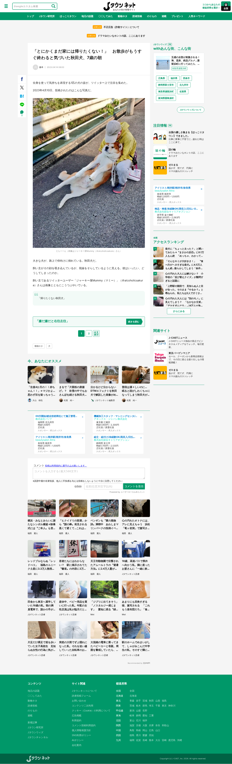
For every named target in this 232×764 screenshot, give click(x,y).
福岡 (132, 740)
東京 (164, 705)
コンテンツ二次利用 (82, 705)
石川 (138, 720)
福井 (144, 720)
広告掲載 (76, 715)
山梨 (138, 710)
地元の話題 (87, 16)
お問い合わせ (79, 700)
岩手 (138, 700)
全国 (132, 690)
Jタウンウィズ (35, 732)
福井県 (174, 78)
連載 (164, 16)
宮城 (144, 700)
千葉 (157, 705)
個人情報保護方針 (81, 730)
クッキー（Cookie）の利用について (91, 710)
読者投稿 (137, 16)
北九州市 (184, 84)
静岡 (138, 715)
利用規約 (76, 720)
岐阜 (132, 715)
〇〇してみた (106, 16)
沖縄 (179, 740)
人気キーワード (197, 16)
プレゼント (177, 16)
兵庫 (151, 725)
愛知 (144, 715)
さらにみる (179, 311)
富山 (132, 720)
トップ (30, 16)
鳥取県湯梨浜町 (166, 91)
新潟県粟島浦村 (166, 98)
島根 (138, 730)
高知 (151, 735)
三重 (151, 715)
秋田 (151, 700)
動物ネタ (122, 16)
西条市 (186, 78)
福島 (164, 700)
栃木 (138, 705)
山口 (157, 730)
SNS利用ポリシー (81, 735)
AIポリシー (78, 740)
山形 (157, 700)
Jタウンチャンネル (38, 737)
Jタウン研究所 (47, 16)
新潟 (132, 710)
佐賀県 (183, 91)
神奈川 (171, 705)
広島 (151, 730)
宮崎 (164, 740)
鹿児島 (171, 740)
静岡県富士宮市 (166, 84)
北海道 (133, 695)
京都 (138, 725)
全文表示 (96, 333)
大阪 (144, 725)
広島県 (161, 78)
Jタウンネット (119, 6)
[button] (6, 6)
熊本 (151, 740)
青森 (132, 700)
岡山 (144, 730)
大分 (157, 740)
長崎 (144, 740)
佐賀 (138, 740)
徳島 (132, 735)
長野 (144, 710)
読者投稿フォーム (81, 695)
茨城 (132, 705)
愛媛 (144, 735)
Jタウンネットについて (84, 690)
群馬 (144, 705)
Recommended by (135, 663)
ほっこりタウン (68, 16)
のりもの (152, 16)
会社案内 (76, 745)
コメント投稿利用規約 (84, 725)
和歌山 (165, 725)
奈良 (157, 725)
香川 (138, 735)
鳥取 (132, 730)
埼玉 (151, 705)
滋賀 (132, 725)
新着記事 (32, 722)
